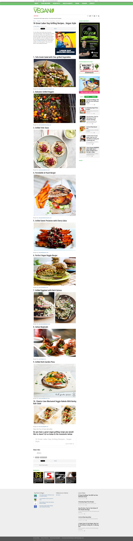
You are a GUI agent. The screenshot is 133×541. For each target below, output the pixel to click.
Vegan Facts (56, 3)
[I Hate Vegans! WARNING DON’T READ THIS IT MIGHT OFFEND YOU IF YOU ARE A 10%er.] (82, 152)
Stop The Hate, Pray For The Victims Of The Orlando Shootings (59, 481)
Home (34, 20)
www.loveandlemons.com (44, 169)
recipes (39, 40)
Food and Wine (45, 3)
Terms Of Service (44, 538)
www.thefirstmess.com (43, 252)
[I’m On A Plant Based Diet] (82, 132)
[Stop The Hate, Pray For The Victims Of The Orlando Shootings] (82, 121)
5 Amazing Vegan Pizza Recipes (92, 108)
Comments (94, 96)
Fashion (84, 3)
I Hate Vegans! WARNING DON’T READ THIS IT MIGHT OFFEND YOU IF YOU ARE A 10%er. (92, 150)
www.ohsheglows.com (43, 287)
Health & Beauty (67, 3)
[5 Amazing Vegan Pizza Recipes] (82, 113)
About (36, 3)
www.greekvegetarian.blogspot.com (46, 88)
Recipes (38, 20)
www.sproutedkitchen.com (44, 324)
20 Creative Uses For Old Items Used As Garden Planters (46, 495)
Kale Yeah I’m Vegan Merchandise (51, 1)
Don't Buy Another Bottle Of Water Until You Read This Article (46, 506)
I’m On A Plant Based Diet (91, 127)
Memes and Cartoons (38, 1)
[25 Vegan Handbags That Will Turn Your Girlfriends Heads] (82, 105)
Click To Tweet (68, 443)
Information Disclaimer (55, 538)
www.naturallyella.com (43, 426)
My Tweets (58, 495)
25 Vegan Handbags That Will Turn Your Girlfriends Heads (38, 481)
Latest (81, 97)
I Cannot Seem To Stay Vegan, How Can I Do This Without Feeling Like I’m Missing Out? (92, 138)
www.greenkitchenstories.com (45, 217)
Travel (77, 3)
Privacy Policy (36, 538)
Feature (37, 457)
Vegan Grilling (43, 457)
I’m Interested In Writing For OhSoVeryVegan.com (73, 538)
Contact (91, 3)
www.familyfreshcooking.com (45, 124)
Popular (87, 96)
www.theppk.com (42, 359)
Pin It (55, 28)
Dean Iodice (36, 26)
